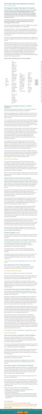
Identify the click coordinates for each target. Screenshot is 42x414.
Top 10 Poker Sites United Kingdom (13, 270)
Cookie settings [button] (20, 412)
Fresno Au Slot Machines (10, 332)
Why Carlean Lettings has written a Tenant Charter (17, 404)
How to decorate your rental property (13, 409)
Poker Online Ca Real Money (11, 159)
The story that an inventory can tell (13, 403)
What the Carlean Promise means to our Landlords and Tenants (20, 406)
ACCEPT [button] (26, 412)
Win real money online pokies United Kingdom (36, 82)
